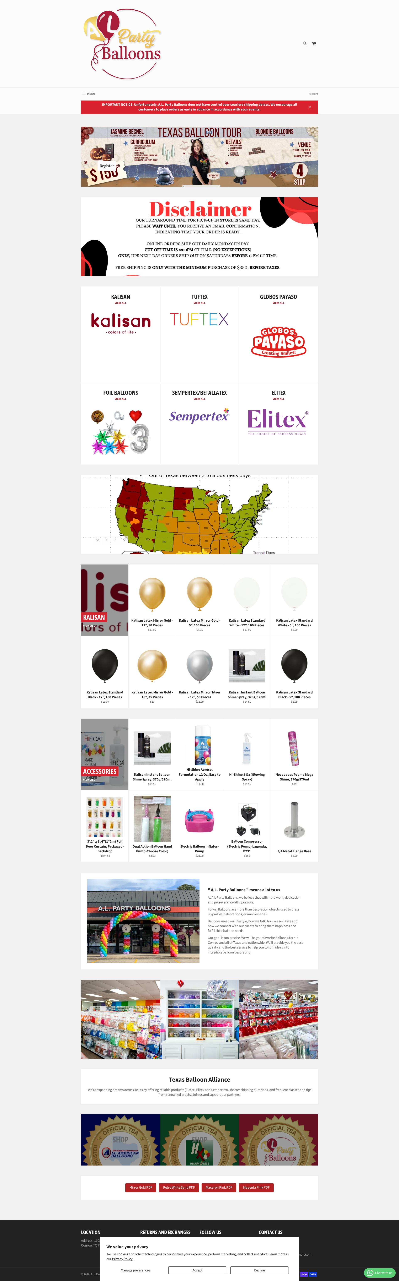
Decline (259, 1270)
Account (313, 94)
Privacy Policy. (122, 1258)
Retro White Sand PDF (179, 1187)
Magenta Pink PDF (256, 1187)
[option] (199, 514)
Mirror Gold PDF (140, 1187)
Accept (197, 1270)
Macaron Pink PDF (219, 1187)
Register (107, 166)
